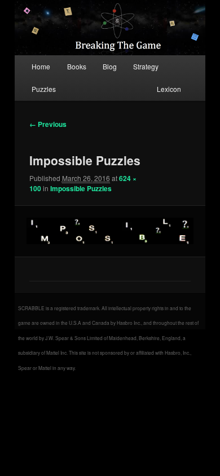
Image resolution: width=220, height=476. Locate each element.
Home (41, 66)
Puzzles (44, 89)
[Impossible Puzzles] (110, 231)
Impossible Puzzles (81, 188)
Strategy (146, 66)
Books (76, 66)
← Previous (48, 124)
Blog (110, 66)
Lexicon (169, 89)
